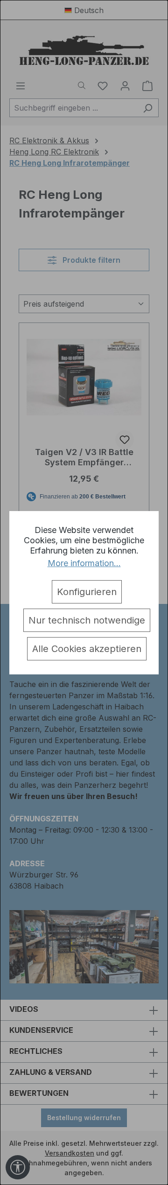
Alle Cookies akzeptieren (86, 648)
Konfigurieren (87, 591)
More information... (84, 563)
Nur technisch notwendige (86, 620)
